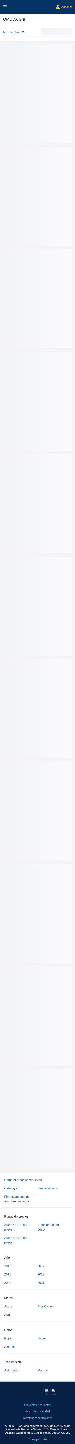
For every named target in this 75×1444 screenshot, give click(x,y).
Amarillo (10, 1346)
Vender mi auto (48, 1188)
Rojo (7, 1338)
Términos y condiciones (37, 1417)
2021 (41, 1282)
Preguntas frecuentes (37, 1404)
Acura (8, 1306)
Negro (42, 1338)
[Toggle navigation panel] (5, 6)
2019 (41, 1274)
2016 (7, 1266)
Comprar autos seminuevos (23, 1180)
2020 (7, 1282)
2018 (7, 1274)
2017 (41, 1266)
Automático (12, 1370)
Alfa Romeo (46, 1306)
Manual (43, 1370)
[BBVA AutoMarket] (32, 7)
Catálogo (10, 1188)
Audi (7, 1314)
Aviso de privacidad (37, 1411)
